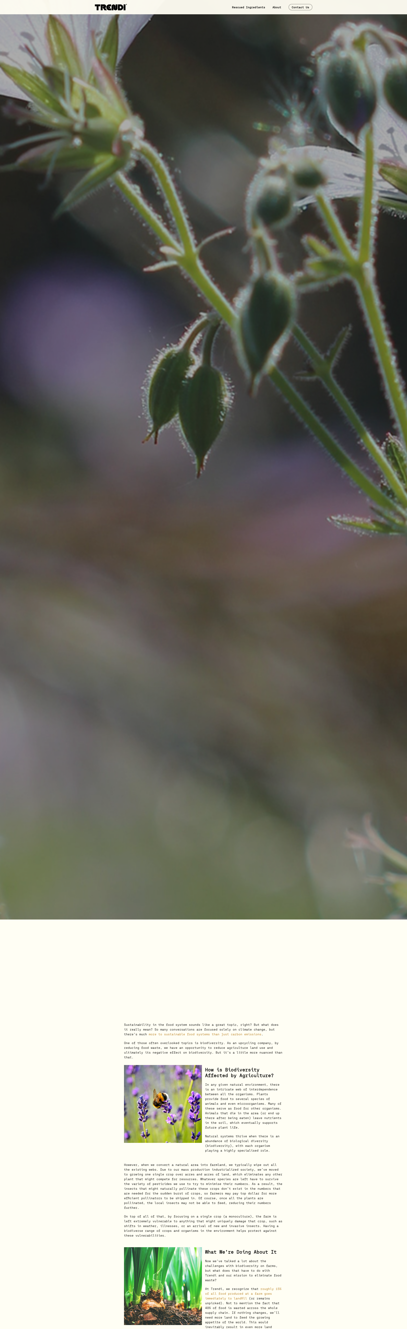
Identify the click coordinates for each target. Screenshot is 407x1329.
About (276, 7)
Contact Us (300, 7)
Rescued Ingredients (248, 7)
